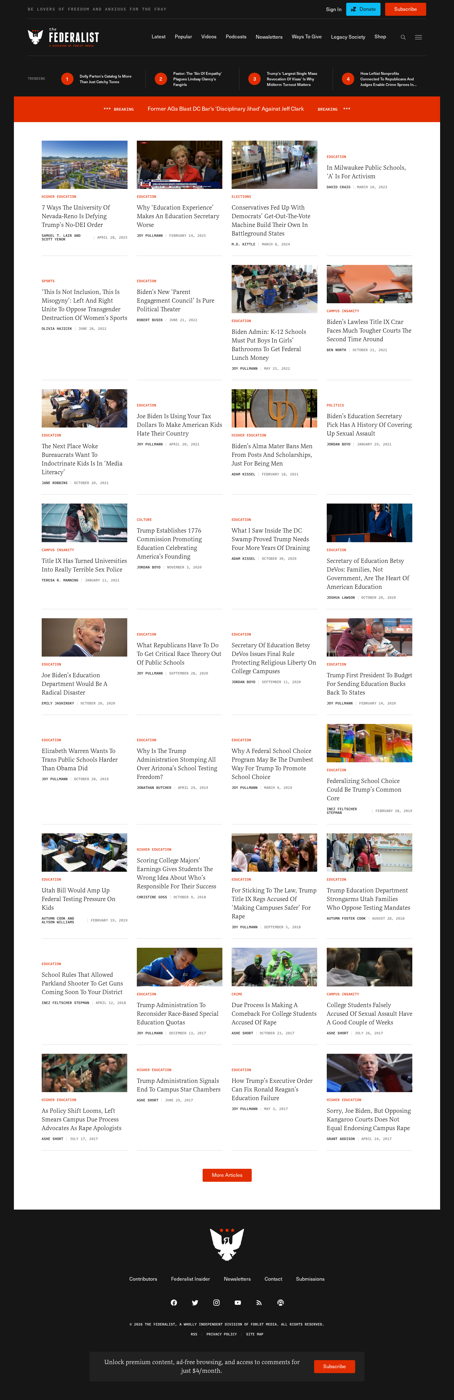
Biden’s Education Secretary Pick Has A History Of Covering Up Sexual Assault (369, 424)
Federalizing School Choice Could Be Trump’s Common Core (364, 789)
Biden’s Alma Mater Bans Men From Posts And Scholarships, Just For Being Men (272, 454)
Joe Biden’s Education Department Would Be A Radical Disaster (74, 683)
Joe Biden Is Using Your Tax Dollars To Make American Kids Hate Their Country (179, 424)
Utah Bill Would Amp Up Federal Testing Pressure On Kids (79, 899)
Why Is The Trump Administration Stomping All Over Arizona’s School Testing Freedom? (177, 764)
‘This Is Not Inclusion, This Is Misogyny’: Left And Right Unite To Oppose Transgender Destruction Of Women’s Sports (84, 305)
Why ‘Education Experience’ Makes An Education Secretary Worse (178, 216)
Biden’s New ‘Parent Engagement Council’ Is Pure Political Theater (175, 300)
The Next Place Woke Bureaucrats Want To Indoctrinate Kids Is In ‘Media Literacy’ (82, 459)
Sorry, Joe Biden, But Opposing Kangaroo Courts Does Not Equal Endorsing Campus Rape (369, 1119)
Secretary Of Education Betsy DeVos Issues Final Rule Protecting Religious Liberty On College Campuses (274, 658)
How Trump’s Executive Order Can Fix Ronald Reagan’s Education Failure (272, 1089)
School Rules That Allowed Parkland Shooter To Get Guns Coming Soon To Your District (82, 983)
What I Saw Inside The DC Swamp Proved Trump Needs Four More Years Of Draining (271, 539)
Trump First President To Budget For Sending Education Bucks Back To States (369, 683)
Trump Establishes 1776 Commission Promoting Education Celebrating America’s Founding (169, 543)
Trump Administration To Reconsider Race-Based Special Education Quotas (178, 1013)
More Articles (227, 1175)
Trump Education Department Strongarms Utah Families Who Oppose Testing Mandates (368, 899)
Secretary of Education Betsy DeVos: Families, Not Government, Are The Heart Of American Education (368, 574)
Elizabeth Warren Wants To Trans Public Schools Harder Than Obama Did (80, 759)
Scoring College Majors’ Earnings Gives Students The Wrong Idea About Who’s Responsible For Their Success (176, 873)
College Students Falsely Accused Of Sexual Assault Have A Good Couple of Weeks (369, 1013)
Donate (367, 9)
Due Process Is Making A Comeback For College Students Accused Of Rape (274, 1013)
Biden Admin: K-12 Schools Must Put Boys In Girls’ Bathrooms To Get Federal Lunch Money (269, 345)
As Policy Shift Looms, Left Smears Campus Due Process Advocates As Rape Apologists (81, 1119)
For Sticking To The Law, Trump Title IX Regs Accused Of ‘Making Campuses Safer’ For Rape (274, 903)
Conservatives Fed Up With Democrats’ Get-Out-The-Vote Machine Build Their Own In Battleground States (271, 220)
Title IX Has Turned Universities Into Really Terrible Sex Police (84, 565)
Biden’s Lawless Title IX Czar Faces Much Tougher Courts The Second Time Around (369, 330)
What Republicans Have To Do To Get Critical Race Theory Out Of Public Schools (179, 653)
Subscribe (405, 9)
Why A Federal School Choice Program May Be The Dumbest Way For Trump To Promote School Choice (272, 764)
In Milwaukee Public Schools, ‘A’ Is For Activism (366, 172)
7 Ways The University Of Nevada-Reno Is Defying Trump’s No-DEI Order (76, 216)
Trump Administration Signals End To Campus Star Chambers (179, 1085)
